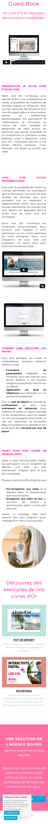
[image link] (24, 620)
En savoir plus (15, 809)
